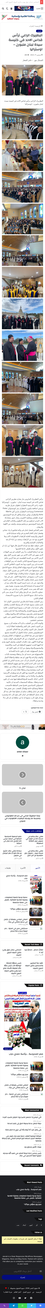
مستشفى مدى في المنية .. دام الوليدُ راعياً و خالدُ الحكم (15, 930)
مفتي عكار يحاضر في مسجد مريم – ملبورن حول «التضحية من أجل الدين (33, 853)
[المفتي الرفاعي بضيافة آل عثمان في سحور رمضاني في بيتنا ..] (35, 922)
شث (18, 1225)
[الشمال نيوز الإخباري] (24, 8)
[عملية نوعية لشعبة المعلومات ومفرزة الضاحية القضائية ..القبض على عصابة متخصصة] (35, 901)
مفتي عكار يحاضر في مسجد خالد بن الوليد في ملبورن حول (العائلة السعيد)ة (34, 840)
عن (33, 1292)
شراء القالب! (7, 1292)
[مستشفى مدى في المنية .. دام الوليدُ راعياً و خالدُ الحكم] (35, 931)
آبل (37, 1225)
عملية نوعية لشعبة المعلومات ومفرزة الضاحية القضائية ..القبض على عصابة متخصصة (15, 900)
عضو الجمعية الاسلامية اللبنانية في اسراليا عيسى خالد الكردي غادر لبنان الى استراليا (12, 840)
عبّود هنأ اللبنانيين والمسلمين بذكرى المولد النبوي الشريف (20, 2)
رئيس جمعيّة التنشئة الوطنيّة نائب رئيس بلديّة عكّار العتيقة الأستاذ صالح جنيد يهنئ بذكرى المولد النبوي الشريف (12, 968)
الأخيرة (23, 868)
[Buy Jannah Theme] (22, 17)
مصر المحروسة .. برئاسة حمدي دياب (16, 877)
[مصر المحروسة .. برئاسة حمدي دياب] (35, 884)
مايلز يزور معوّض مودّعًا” (18, 909)
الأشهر (37, 868)
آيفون (30, 1225)
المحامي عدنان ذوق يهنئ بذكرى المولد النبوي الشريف (12, 952)
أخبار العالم (17, 1292)
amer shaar (22, 752)
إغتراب (31, 26)
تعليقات (8, 868)
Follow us (38, 1232)
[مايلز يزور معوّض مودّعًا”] (35, 912)
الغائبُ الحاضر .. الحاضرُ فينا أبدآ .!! (33, 951)
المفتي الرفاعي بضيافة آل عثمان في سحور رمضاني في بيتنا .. (15, 921)
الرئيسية (38, 26)
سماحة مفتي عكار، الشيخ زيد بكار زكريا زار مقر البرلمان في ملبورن (12, 853)
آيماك (24, 1225)
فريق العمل (26, 1292)
